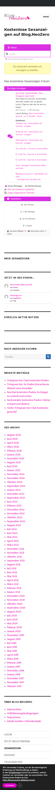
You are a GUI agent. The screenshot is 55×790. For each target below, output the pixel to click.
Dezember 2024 (16, 474)
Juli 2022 (12, 529)
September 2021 (16, 560)
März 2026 (13, 446)
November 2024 (16, 478)
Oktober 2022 (14, 517)
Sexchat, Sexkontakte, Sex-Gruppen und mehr (29, 94)
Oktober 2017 (14, 686)
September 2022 (16, 521)
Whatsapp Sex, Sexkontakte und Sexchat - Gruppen (29, 141)
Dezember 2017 (15, 678)
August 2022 (14, 525)
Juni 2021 (12, 572)
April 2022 (13, 541)
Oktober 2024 (14, 482)
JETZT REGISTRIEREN (17, 741)
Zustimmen (10, 785)
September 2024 (16, 486)
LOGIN (8, 734)
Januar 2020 (14, 631)
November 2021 (15, 552)
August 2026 (14, 434)
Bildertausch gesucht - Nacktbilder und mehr (31, 175)
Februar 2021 (14, 588)
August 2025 (14, 462)
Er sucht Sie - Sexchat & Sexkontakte (31, 154)
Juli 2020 (12, 615)
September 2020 (16, 607)
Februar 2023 (14, 505)
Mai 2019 (12, 650)
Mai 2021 (12, 576)
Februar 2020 (14, 627)
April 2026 (13, 442)
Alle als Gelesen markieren (20, 189)
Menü (46, 17)
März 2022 (13, 544)
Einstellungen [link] (15, 772)
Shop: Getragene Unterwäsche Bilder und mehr (31, 166)
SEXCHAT (9, 755)
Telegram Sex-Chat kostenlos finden (28, 380)
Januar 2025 (13, 470)
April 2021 (12, 580)
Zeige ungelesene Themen (20, 193)
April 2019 (12, 654)
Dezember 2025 (15, 458)
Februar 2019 (14, 662)
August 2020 (14, 611)
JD (25, 231)
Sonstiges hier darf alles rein (29, 179)
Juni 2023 (12, 501)
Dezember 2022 (15, 509)
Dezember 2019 (15, 635)
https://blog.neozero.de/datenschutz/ (19, 780)
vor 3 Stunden (29, 116)
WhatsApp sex (16, 295)
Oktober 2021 (14, 556)
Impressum (13, 717)
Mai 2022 (12, 537)
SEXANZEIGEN (12, 748)
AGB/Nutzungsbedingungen (22, 713)
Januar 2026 (14, 454)
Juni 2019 (12, 647)
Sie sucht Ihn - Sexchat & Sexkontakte (32, 149)
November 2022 (16, 513)
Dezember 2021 (15, 548)
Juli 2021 (11, 568)
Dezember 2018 (15, 670)
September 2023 (16, 497)
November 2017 (15, 682)
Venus (39, 116)
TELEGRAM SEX (13, 762)
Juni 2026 (12, 438)
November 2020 (16, 599)
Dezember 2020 (16, 595)
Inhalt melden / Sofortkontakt (24, 721)
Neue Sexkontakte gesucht (21, 285)
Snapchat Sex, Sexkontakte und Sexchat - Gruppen (29, 133)
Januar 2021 (13, 592)
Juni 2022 (12, 533)
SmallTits (17, 298)
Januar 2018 (13, 674)
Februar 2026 (14, 450)
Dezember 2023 (15, 493)
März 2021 (12, 584)
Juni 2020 (12, 619)
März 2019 (12, 658)
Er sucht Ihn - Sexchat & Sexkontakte (31, 160)
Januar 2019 (13, 666)
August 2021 (13, 564)
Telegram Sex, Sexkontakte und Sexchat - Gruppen (29, 124)
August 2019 (13, 639)
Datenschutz (14, 709)
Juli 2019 (11, 643)
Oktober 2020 (14, 603)
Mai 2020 (12, 623)
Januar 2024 (14, 489)
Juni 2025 (12, 466)
